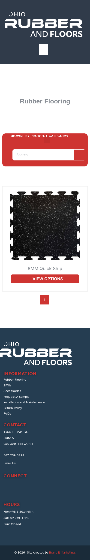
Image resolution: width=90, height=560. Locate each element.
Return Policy (12, 408)
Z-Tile (7, 385)
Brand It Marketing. (62, 552)
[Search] (79, 155)
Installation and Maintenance (24, 402)
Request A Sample (16, 396)
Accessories (12, 391)
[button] (43, 49)
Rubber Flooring (15, 379)
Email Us (9, 463)
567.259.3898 (13, 455)
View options (48, 278)
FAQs (7, 413)
